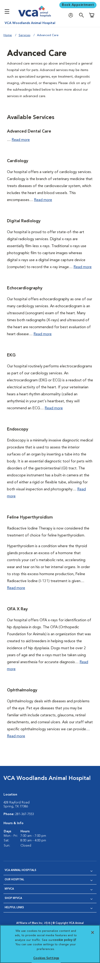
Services (24, 35)
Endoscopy (17, 429)
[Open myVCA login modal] (72, 15)
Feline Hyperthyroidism (30, 517)
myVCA (9, 889)
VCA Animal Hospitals (20, 870)
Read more (21, 140)
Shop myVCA (13, 898)
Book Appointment (78, 5)
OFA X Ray (17, 609)
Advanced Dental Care (29, 131)
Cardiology (17, 161)
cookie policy (64, 940)
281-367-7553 (24, 814)
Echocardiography (24, 288)
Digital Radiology (23, 221)
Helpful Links (14, 907)
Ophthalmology (22, 690)
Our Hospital (14, 879)
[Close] (92, 932)
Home (7, 35)
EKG (11, 355)
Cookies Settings (46, 958)
